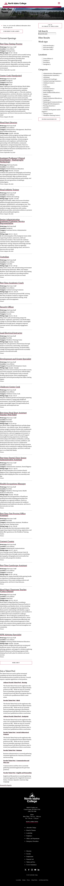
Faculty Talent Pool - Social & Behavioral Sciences (16, 733)
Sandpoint (46, 64)
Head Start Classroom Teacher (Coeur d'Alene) (13, 590)
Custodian (4, 256)
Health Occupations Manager (13, 483)
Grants (45, 94)
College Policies (34, 880)
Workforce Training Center (51, 115)
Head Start (46, 96)
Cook (45, 85)
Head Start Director (8, 122)
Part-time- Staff (48, 49)
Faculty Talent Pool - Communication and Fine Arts (16, 761)
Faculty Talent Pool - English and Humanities (17, 773)
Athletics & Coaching (50, 79)
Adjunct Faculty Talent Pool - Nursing (15, 682)
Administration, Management (52, 73)
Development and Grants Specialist (15, 358)
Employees (29, 836)
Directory (28, 851)
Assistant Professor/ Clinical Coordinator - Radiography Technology (12, 159)
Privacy (28, 880)
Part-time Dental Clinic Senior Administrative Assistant (13, 458)
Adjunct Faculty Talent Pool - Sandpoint (15, 716)
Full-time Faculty (48, 45)
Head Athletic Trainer (9, 189)
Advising (46, 77)
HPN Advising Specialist (10, 634)
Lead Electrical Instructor (11, 332)
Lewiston (46, 60)
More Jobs (16, 662)
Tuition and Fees (30, 862)
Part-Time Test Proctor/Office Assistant (13, 514)
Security (46, 108)
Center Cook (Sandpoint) (11, 75)
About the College (31, 827)
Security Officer (7, 306)
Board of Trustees (31, 830)
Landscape (46, 100)
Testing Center (48, 113)
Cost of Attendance (31, 865)
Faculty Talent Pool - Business (12, 750)
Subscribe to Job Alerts (11, 31)
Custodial (46, 87)
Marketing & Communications (52, 102)
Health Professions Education (52, 98)
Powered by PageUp (6, 785)
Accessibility (18, 880)
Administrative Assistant (51, 75)
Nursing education (49, 106)
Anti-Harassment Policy (43, 880)
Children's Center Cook (10, 386)
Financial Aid (30, 859)
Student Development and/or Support (51, 110)
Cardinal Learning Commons (52, 81)
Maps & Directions (32, 821)
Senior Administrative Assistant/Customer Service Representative (12, 221)
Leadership (29, 833)
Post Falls (46, 62)
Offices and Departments (32, 838)
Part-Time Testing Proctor (11, 43)
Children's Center (48, 83)
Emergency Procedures (32, 841)
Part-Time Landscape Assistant (13, 565)
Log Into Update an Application (50, 25)
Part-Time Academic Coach (12, 282)
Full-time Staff (48, 47)
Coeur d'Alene (48, 58)
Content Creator (7, 541)
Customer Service (48, 88)
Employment (29, 856)
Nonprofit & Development (51, 104)
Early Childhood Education (51, 92)
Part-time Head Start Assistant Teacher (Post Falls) (13, 413)
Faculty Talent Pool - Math (11, 700)
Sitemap (23, 880)
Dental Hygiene (48, 90)
